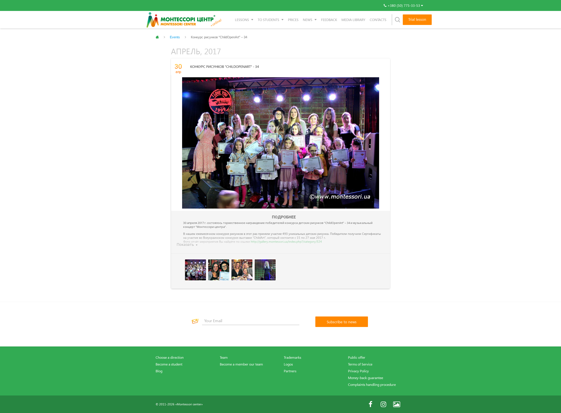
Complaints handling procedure (372, 384)
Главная (157, 37)
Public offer (356, 357)
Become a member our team (241, 364)
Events (175, 37)
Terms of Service (360, 364)
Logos (288, 364)
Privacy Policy (358, 371)
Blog (159, 371)
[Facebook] (370, 404)
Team (224, 357)
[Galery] (396, 404)
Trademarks (292, 357)
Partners (290, 371)
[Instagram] (383, 404)
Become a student (169, 364)
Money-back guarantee (365, 377)
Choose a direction (170, 357)
